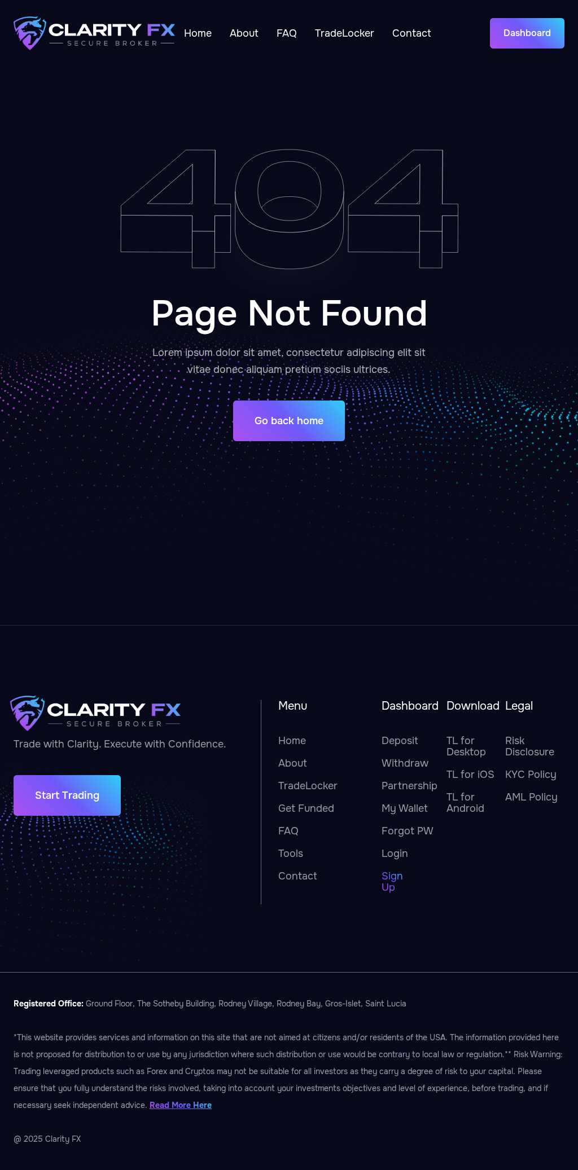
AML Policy (531, 797)
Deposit (400, 740)
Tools (290, 853)
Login (395, 853)
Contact (411, 33)
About (244, 33)
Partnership (409, 786)
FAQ (287, 33)
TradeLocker (344, 33)
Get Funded (306, 808)
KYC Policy (531, 774)
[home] (94, 33)
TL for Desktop (466, 746)
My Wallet (405, 808)
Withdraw (405, 763)
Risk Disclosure (529, 746)
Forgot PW (408, 831)
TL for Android (465, 803)
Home (198, 33)
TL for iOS (470, 774)
